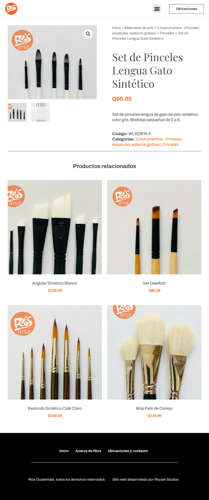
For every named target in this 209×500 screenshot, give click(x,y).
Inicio (116, 28)
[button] (157, 9)
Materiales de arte (138, 28)
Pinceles (167, 33)
